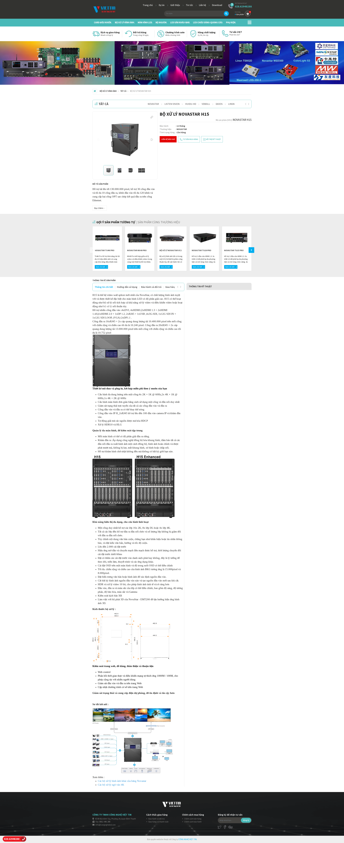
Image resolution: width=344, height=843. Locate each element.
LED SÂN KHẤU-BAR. (180, 22)
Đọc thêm (99, 208)
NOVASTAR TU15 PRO (234, 250)
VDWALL (206, 103)
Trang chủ (148, 5)
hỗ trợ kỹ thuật (213, 139)
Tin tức (190, 5)
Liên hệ (203, 5)
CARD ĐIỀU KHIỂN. (103, 22)
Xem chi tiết (100, 267)
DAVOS (219, 103)
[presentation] (245, 104)
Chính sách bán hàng (192, 818)
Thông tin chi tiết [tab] (104, 286)
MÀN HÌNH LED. (145, 22)
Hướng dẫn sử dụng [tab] (127, 286)
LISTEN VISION (172, 103)
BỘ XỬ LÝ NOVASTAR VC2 (171, 250)
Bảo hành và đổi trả (156, 818)
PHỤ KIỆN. (231, 22)
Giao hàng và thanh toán (158, 821)
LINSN (231, 103)
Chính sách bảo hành (193, 821)
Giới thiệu (175, 5)
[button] (152, 117)
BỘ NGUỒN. (161, 22)
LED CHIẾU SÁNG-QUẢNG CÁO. (208, 22)
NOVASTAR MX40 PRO (137, 250)
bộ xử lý (107, 306)
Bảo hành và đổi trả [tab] (151, 286)
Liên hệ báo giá (168, 139)
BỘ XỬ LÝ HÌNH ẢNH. (125, 22)
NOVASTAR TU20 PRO (201, 250)
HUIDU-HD (190, 103)
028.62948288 (243, 6)
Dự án (162, 5)
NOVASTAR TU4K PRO (104, 250)
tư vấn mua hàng (190, 139)
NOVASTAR (153, 103)
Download (217, 5)
